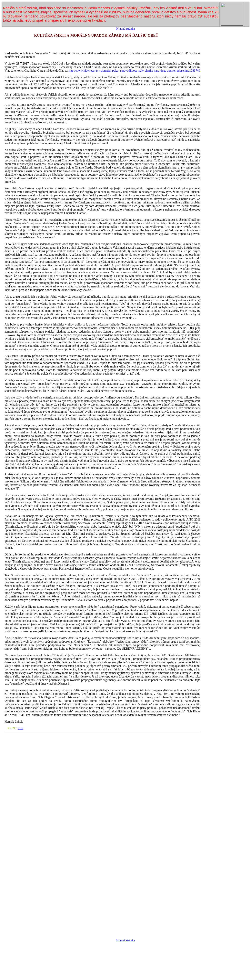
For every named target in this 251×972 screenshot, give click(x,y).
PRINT (12, 728)
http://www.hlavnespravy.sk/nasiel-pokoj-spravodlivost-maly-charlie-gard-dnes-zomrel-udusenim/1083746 (134, 70)
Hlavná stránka (125, 28)
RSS (20, 728)
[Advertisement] (125, 961)
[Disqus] (102, 783)
